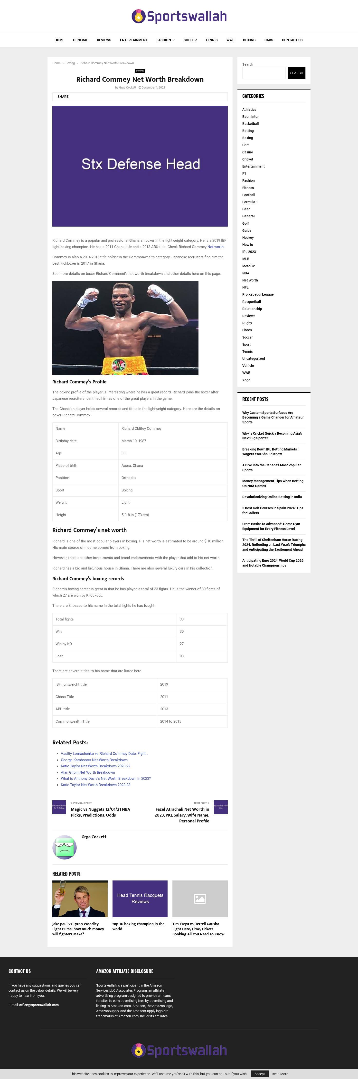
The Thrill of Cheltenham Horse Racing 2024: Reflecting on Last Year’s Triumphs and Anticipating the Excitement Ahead (274, 544)
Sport (246, 344)
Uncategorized (253, 358)
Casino (247, 152)
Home (59, 40)
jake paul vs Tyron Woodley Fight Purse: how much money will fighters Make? (78, 929)
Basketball (250, 124)
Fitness (248, 188)
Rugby (247, 323)
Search (247, 64)
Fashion (164, 40)
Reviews (104, 40)
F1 (244, 173)
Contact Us (292, 40)
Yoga (246, 380)
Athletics (249, 109)
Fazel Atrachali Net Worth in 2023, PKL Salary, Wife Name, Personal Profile (182, 815)
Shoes (247, 330)
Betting (248, 131)
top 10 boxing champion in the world (138, 926)
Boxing (249, 40)
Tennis (212, 40)
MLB (245, 259)
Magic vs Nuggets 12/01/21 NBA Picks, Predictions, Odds (100, 812)
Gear (246, 209)
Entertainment (134, 40)
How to (247, 245)
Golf (245, 223)
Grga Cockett (127, 87)
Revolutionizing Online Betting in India (272, 497)
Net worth (215, 247)
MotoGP (248, 266)
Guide (247, 230)
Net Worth (250, 280)
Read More (280, 1074)
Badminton (250, 117)
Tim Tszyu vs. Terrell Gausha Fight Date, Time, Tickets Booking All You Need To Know (198, 929)
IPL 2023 (249, 252)
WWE (230, 40)
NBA (245, 273)
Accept (259, 1074)
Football (248, 195)
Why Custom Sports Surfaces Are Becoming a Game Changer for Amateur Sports (273, 417)
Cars (268, 40)
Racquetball (251, 302)
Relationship (252, 309)
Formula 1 (250, 202)
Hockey (248, 238)
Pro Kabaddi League (258, 294)
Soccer (190, 40)
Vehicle (248, 366)
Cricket (247, 159)
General (80, 40)
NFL (245, 287)
